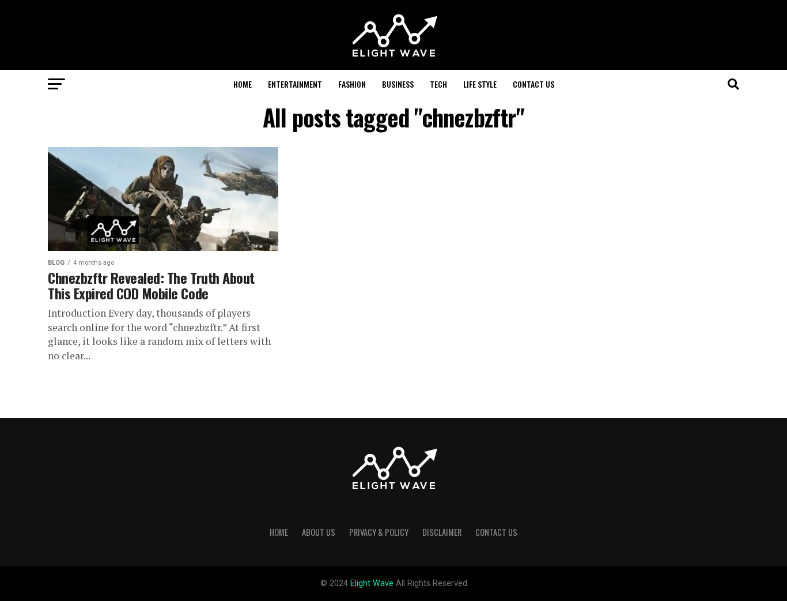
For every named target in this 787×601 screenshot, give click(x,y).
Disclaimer (441, 532)
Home (242, 84)
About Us (318, 532)
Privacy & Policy (378, 532)
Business (398, 84)
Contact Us (533, 84)
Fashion (352, 84)
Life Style (480, 84)
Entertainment (295, 84)
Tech (438, 84)
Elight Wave (373, 583)
